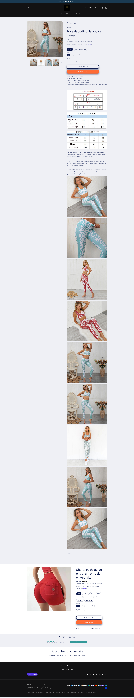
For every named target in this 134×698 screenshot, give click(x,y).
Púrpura (80, 600)
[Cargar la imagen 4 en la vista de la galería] (56, 62)
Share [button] (69, 553)
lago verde (89, 600)
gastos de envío (72, 41)
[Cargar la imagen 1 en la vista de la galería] (33, 62)
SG (92, 606)
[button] (28, 8)
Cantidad (69, 58)
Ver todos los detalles (94, 628)
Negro (85, 593)
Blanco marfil (88, 597)
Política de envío (80, 692)
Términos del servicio (71, 692)
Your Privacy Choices (67, 669)
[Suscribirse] (78, 660)
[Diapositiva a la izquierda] (28, 62)
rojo (79, 593)
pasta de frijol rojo (80, 49)
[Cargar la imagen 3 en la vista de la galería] (48, 62)
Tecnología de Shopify (39, 692)
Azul (92, 593)
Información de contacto (91, 692)
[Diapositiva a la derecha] (61, 62)
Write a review (79, 642)
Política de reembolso (49, 692)
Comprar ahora (82, 71)
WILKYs (32, 692)
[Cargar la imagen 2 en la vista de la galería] (41, 62)
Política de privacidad (60, 692)
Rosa (97, 597)
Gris (98, 593)
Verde (69, 49)
